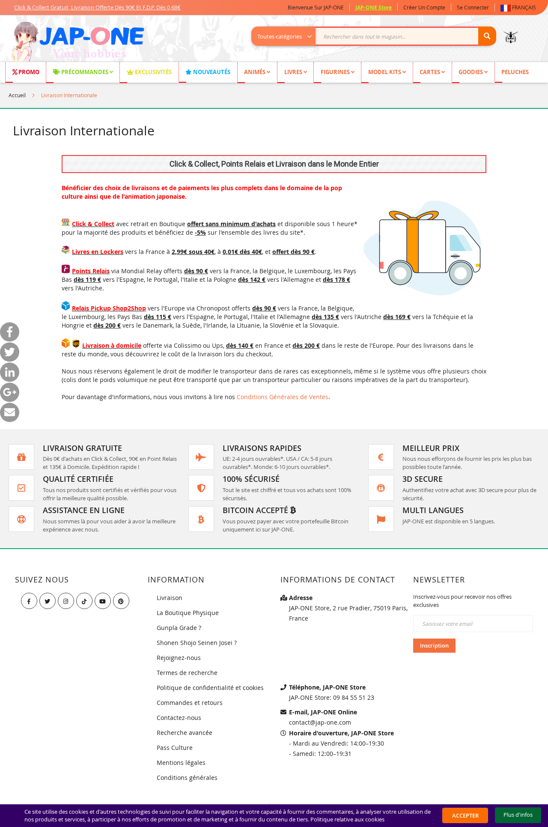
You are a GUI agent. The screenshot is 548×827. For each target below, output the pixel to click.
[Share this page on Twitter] (9, 351)
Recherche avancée (184, 732)
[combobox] (378, 36)
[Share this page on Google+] (9, 392)
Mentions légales (181, 762)
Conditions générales (187, 777)
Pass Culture (175, 747)
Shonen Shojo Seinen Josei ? (197, 643)
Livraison (169, 598)
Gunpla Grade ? (179, 628)
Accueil (17, 95)
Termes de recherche (187, 673)
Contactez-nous (179, 718)
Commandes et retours (190, 703)
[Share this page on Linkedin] (9, 372)
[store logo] (78, 43)
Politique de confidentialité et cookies (210, 688)
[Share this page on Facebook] (9, 331)
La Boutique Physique (188, 613)
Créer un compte (424, 7)
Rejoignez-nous (179, 658)
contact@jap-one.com (320, 722)
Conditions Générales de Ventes (282, 397)
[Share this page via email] (9, 412)
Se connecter (473, 7)
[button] (519, 7)
